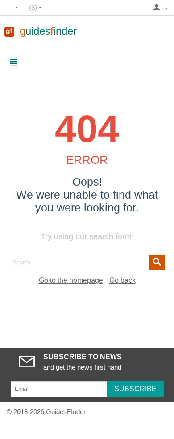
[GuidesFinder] (9, 31)
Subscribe (135, 389)
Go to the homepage (71, 280)
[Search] (157, 262)
